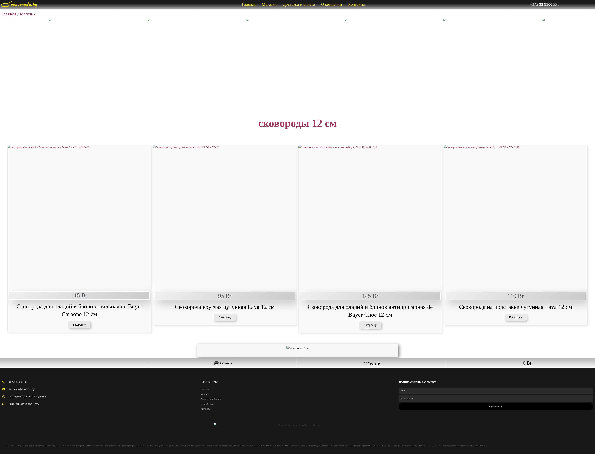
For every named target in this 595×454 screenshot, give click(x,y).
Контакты (356, 4)
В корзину (79, 324)
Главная (249, 4)
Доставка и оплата (299, 4)
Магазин (269, 4)
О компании (331, 4)
